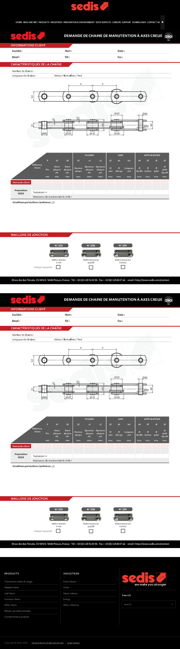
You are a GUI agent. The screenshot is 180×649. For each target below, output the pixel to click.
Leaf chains (9, 593)
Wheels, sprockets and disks (17, 611)
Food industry (69, 581)
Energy (66, 599)
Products (43, 22)
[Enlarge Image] (90, 156)
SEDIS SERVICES (103, 22)
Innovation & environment (79, 22)
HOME (19, 22)
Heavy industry (70, 593)
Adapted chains (11, 587)
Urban (66, 587)
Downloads (139, 22)
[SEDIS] (90, 7)
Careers (116, 22)
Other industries (71, 605)
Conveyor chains (12, 599)
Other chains (10, 605)
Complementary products (16, 616)
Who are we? (30, 22)
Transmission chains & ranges (18, 581)
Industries (56, 22)
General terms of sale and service (47, 642)
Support (126, 22)
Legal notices (73, 642)
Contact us (153, 22)
